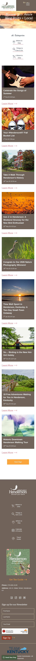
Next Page (18, 462)
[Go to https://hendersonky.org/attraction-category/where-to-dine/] (18, 506)
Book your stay (10, 657)
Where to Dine (19, 57)
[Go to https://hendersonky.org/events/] (18, 530)
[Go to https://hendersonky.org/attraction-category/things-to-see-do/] (18, 514)
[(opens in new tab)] (18, 650)
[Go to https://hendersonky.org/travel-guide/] (18, 538)
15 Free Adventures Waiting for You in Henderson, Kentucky (17, 397)
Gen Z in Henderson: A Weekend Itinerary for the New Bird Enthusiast (15, 220)
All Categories (18, 36)
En (24, 2)
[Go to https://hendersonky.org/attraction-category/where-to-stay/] (18, 522)
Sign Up (6, 638)
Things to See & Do (19, 49)
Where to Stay (19, 42)
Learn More (7, 104)
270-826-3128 (12, 585)
